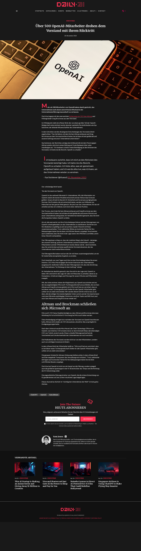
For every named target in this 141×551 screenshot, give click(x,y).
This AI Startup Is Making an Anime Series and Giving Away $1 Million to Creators (27, 485)
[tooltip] (66, 436)
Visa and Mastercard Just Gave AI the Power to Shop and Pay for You (55, 483)
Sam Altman (53, 395)
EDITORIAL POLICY (97, 518)
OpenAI (43, 395)
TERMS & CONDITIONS (67, 518)
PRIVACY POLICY (55, 518)
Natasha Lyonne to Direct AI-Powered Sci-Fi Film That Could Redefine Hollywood (82, 485)
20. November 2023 (77, 177)
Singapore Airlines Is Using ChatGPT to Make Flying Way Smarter (110, 483)
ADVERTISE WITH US (44, 518)
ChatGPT (34, 395)
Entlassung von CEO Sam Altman (80, 116)
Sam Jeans (58, 436)
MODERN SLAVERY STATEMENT (82, 518)
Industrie (70, 21)
